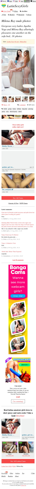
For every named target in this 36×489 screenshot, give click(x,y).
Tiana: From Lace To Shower (10, 235)
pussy (3, 111)
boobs (5, 109)
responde (4, 254)
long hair (24, 109)
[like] (2, 105)
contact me (23, 485)
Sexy (3, 216)
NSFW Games (24, 203)
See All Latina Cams (18, 461)
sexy (7, 111)
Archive (24, 11)
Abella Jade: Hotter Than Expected (11, 251)
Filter (16, 11)
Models (12, 14)
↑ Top (32, 473)
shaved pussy (13, 111)
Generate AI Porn (13, 203)
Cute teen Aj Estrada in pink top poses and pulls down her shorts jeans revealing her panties (18, 213)
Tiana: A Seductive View (9, 243)
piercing (30, 109)
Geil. (3, 245)
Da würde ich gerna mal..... (9, 237)
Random (21, 14)
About (29, 14)
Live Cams (7, 11)
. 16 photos (18, 31)
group (10, 109)
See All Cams (18, 198)
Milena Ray (23, 42)
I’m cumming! (18, 401)
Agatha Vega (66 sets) (13, 42)
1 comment (22, 105)
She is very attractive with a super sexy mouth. (15, 229)
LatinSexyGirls (17, 5)
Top (4, 14)
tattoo (20, 111)
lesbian (19, 109)
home (14, 109)
